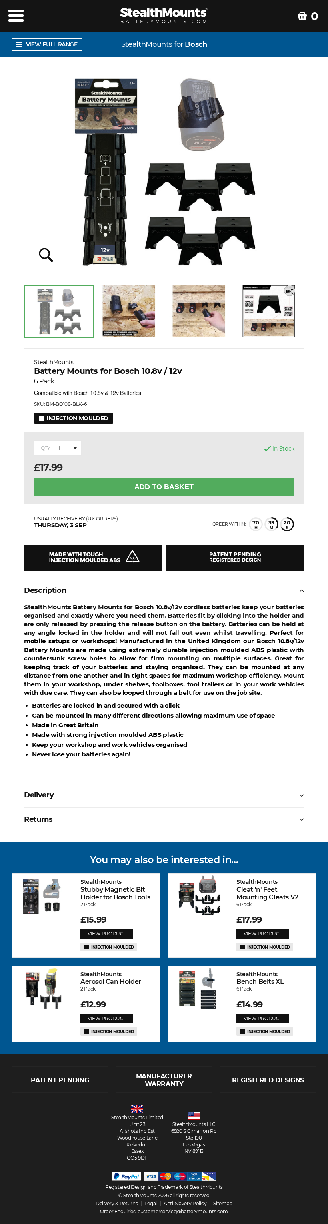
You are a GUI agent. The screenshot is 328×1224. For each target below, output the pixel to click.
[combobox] (58, 448)
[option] (59, 311)
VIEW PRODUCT (107, 934)
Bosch (196, 44)
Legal (150, 1203)
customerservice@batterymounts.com (183, 1211)
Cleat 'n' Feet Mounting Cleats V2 (267, 889)
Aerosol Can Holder (110, 978)
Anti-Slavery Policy (185, 1203)
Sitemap (222, 1203)
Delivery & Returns (117, 1203)
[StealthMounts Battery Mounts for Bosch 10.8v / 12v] (164, 172)
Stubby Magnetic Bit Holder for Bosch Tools (115, 889)
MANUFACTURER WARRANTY (164, 1080)
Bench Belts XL (260, 978)
